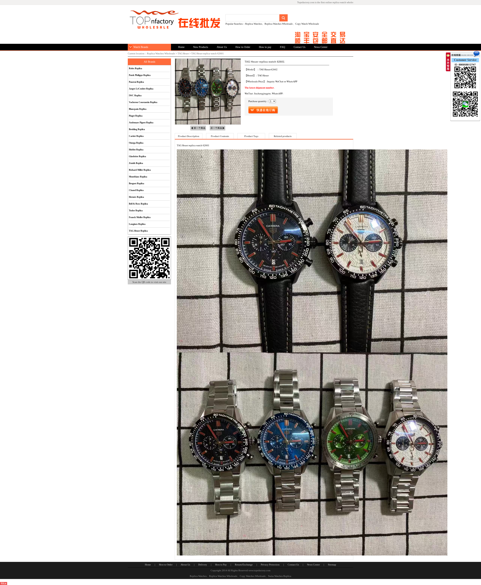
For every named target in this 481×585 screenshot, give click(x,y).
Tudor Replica (136, 210)
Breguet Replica (136, 183)
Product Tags (251, 136)
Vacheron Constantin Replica (143, 102)
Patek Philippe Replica (140, 75)
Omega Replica (136, 143)
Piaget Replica (135, 115)
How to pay (265, 47)
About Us (222, 47)
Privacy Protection (270, 564)
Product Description (188, 136)
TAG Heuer (183, 53)
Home (181, 47)
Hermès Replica (136, 197)
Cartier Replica (136, 136)
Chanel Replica (136, 190)
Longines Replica (137, 224)
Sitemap (332, 564)
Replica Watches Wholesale (279, 23)
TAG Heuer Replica (138, 231)
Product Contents (220, 136)
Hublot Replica (136, 149)
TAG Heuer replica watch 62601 (207, 53)
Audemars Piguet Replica (141, 122)
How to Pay (221, 564)
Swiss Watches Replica (279, 576)
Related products (283, 136)
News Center (320, 47)
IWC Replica (135, 95)
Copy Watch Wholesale (307, 23)
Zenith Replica (136, 163)
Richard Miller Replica (140, 170)
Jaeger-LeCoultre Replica (141, 88)
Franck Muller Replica (140, 217)
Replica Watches (253, 23)
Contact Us (299, 47)
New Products (200, 47)
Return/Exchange (244, 564)
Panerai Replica (136, 82)
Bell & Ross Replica (138, 203)
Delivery (202, 564)
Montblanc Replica (138, 176)
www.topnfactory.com (259, 570)
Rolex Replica (135, 68)
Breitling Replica (137, 129)
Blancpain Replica (137, 109)
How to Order (242, 47)
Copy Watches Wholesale (253, 576)
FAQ (282, 47)
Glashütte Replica (137, 156)
